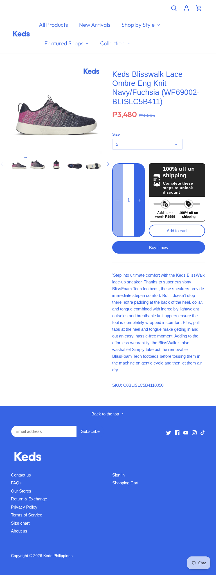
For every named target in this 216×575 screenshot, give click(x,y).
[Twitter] (168, 432)
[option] (19, 164)
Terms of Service (26, 515)
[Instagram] (194, 432)
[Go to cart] (198, 7)
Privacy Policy (24, 507)
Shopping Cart (125, 482)
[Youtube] (185, 432)
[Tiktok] (202, 432)
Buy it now (158, 247)
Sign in (118, 475)
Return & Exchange (29, 498)
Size (116, 134)
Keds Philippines (58, 556)
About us (19, 531)
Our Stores (21, 491)
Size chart (20, 523)
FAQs (16, 482)
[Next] (108, 164)
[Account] (186, 7)
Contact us (21, 475)
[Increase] (139, 200)
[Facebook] (177, 432)
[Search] (174, 7)
